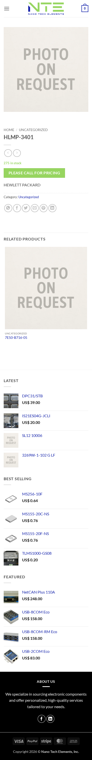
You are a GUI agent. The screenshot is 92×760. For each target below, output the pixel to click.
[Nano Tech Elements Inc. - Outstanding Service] (46, 8)
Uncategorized (33, 130)
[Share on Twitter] (26, 208)
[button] (7, 8)
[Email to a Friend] (35, 208)
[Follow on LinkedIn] (50, 719)
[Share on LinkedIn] (52, 208)
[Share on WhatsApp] (8, 208)
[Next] (22, 116)
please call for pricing (34, 173)
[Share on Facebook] (17, 208)
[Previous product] (17, 153)
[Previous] (8, 116)
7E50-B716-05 (16, 338)
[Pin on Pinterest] (43, 208)
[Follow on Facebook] (42, 719)
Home (9, 130)
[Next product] (8, 153)
